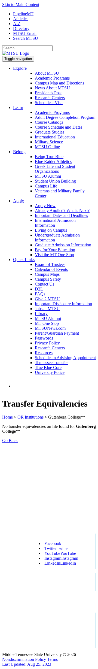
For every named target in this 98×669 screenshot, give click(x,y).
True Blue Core (48, 367)
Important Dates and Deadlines (61, 215)
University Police (50, 372)
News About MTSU (52, 88)
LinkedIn (60, 563)
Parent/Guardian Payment (57, 333)
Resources (44, 352)
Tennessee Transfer (51, 362)
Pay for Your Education (55, 249)
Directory (21, 28)
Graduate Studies (49, 132)
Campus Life (46, 186)
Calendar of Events (51, 269)
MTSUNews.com (50, 328)
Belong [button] (19, 151)
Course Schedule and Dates (58, 127)
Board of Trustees (50, 264)
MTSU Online (47, 146)
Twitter (56, 548)
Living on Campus (51, 230)
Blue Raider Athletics (53, 161)
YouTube (60, 553)
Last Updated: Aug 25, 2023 (26, 664)
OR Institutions (30, 417)
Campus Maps (47, 274)
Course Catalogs (49, 122)
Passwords (44, 338)
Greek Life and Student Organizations (55, 169)
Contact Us (44, 284)
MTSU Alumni (48, 176)
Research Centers (50, 97)
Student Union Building (55, 181)
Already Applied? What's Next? (62, 210)
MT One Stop (47, 323)
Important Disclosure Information (63, 303)
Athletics (20, 18)
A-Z (16, 23)
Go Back (10, 440)
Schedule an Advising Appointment (65, 357)
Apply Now (45, 205)
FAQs (40, 294)
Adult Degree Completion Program (65, 117)
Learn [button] (18, 107)
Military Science (49, 142)
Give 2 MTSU (47, 298)
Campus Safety (48, 279)
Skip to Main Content (20, 4)
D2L (39, 289)
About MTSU (47, 73)
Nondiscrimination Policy (24, 659)
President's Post (48, 92)
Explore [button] (20, 68)
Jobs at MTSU (47, 308)
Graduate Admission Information (63, 245)
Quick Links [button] (24, 259)
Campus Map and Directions (59, 83)
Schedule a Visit (49, 102)
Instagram (61, 558)
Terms (52, 659)
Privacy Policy (47, 343)
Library (41, 313)
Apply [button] (18, 200)
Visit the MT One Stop (54, 254)
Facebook (52, 543)
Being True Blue (49, 156)
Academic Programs (52, 78)
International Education (55, 137)
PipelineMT (23, 13)
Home (7, 417)
